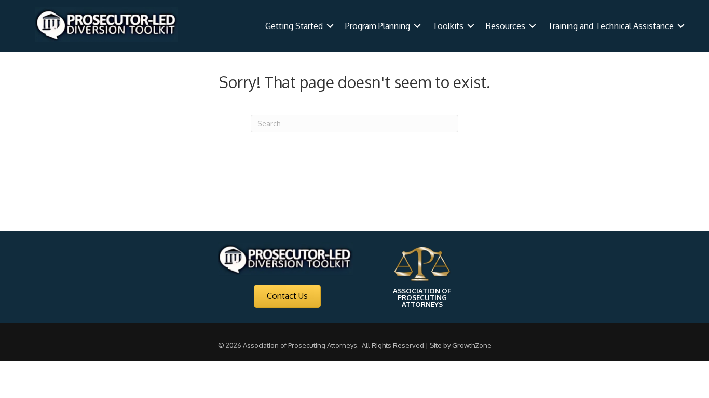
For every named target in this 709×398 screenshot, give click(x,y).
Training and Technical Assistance (611, 26)
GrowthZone (472, 345)
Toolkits (447, 26)
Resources (505, 26)
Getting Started (294, 26)
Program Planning (377, 26)
